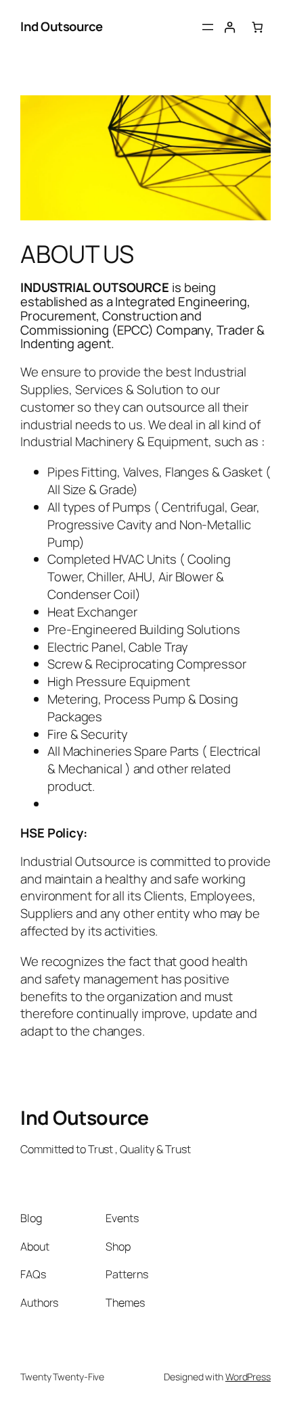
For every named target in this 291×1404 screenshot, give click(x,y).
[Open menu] (208, 27)
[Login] (230, 27)
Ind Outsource (61, 26)
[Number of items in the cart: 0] (257, 27)
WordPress (248, 1376)
